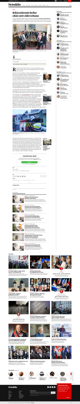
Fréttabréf (20, 394)
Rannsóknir (28, 5)
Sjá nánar (32, 402)
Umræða (40, 5)
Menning (35, 5)
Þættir (10, 398)
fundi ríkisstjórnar (26, 94)
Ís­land (21, 180)
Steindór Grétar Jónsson (17, 59)
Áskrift (20, 393)
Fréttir (23, 5)
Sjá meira (29, 162)
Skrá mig (53, 392)
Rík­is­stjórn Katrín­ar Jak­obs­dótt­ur (27, 180)
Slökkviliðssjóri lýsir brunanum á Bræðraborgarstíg (47, 81)
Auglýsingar (21, 397)
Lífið (47, 5)
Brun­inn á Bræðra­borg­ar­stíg (16, 180)
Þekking (44, 5)
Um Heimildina (21, 395)
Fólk (32, 5)
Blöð (20, 392)
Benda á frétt (21, 396)
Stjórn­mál (33, 180)
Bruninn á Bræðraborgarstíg (19, 193)
